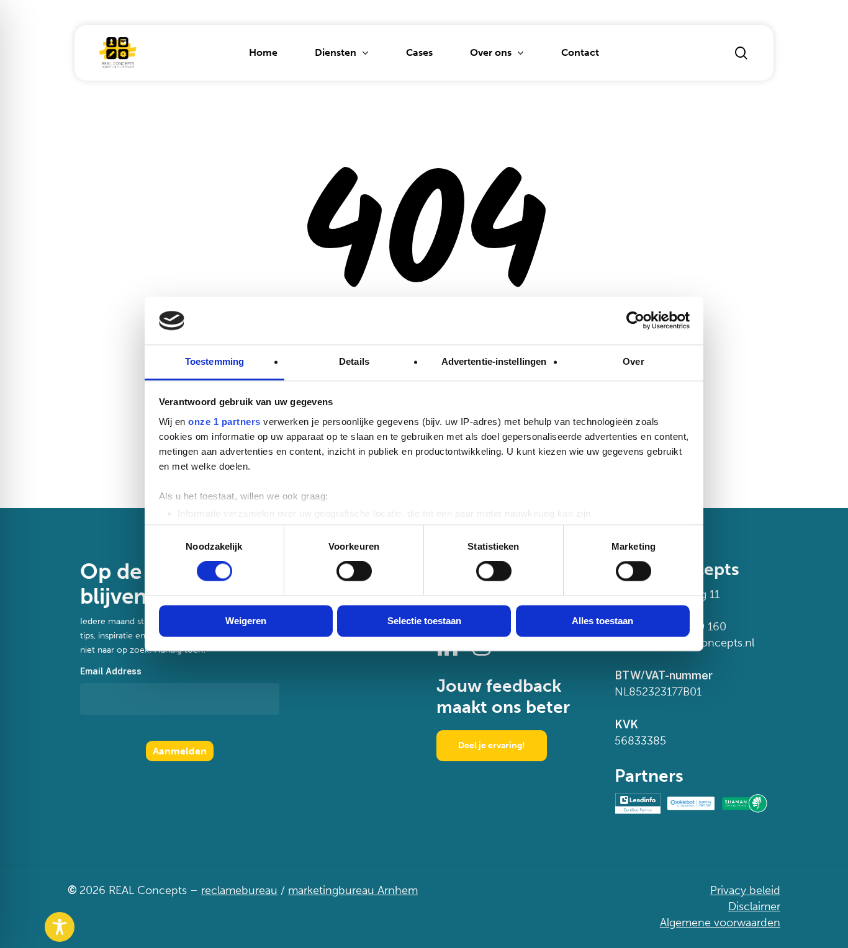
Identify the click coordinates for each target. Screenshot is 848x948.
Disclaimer (754, 906)
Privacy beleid (745, 890)
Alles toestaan (602, 620)
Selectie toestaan (424, 620)
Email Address (111, 671)
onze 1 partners (224, 421)
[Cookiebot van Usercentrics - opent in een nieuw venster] (635, 320)
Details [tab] (354, 361)
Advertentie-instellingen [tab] (493, 361)
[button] (491, 745)
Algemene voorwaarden (720, 922)
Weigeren (245, 620)
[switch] (354, 571)
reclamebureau (239, 890)
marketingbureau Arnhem (353, 890)
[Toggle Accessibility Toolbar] (59, 927)
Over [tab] (633, 361)
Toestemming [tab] (214, 361)
